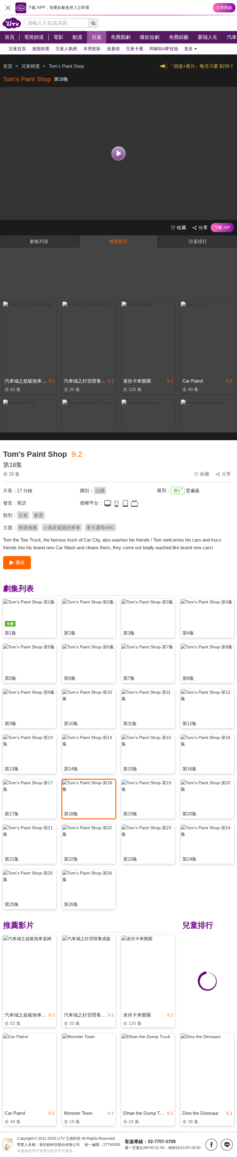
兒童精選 (30, 66)
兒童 (23, 515)
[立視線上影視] (11, 23)
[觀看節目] (119, 153)
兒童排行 (198, 241)
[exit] (7, 7)
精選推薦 (28, 527)
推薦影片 (118, 241)
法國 (100, 490)
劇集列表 (39, 241)
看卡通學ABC (100, 527)
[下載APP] (222, 227)
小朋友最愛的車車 (61, 527)
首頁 (7, 66)
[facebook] (211, 1145)
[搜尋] (93, 23)
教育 (38, 515)
